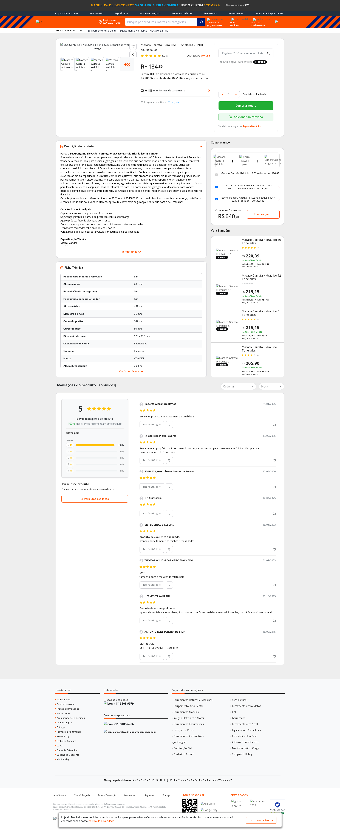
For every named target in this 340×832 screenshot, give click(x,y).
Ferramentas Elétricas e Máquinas (193, 700)
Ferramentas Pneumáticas (189, 724)
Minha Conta (63, 713)
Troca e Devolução (107, 795)
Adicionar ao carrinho (248, 117)
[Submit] (201, 22)
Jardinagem (180, 742)
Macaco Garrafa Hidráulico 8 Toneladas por (250, 173)
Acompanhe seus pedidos (70, 717)
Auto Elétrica (239, 700)
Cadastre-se (258, 25)
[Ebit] (239, 801)
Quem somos (130, 795)
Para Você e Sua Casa (244, 736)
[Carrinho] (276, 19)
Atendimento (63, 699)
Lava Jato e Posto (184, 730)
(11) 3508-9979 (124, 703)
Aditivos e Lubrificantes (245, 742)
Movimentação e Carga (245, 748)
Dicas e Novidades (182, 13)
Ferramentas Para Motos (246, 706)
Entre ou (255, 22)
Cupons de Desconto (66, 13)
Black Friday (62, 759)
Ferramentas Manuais (186, 712)
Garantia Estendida (67, 750)
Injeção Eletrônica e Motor (189, 718)
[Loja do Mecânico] (73, 21)
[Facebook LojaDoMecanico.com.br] (56, 818)
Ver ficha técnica (129, 371)
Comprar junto (263, 214)
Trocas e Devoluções (67, 708)
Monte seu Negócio (150, 13)
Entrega (60, 727)
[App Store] (209, 804)
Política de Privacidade (101, 821)
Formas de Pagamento (68, 731)
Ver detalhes (129, 251)
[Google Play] (209, 810)
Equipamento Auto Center (188, 706)
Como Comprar (64, 722)
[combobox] (165, 22)
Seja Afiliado (121, 13)
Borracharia (238, 718)
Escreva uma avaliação (95, 499)
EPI (234, 712)
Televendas (210, 13)
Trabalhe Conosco (66, 741)
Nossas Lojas (236, 13)
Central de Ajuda (65, 704)
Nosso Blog (62, 736)
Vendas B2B (96, 13)
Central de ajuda (82, 795)
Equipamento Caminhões (246, 730)
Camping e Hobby (242, 754)
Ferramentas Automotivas (189, 736)
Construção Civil (183, 748)
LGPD (59, 745)
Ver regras (173, 102)
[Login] (261, 18)
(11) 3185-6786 (124, 724)
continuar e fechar (261, 820)
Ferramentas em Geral (245, 724)
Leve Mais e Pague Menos (269, 13)
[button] (274, 425)
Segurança (149, 795)
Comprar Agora (246, 106)
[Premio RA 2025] (258, 801)
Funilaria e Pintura (184, 754)
